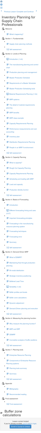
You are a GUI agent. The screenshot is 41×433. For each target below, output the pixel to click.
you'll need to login (29, 423)
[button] (1, 2)
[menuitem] (1, 5)
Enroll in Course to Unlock (20, 426)
